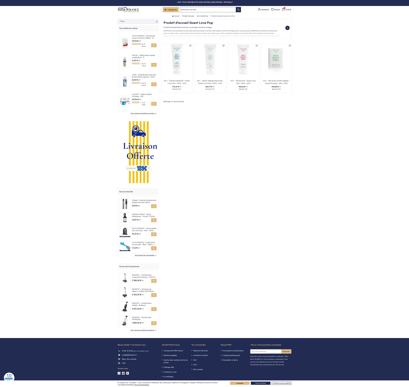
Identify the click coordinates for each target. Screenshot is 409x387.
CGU (195, 365)
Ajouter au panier (175, 77)
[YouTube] (123, 373)
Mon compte (198, 369)
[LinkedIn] (127, 373)
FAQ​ (124, 363)
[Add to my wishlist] (190, 46)
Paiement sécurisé (200, 351)
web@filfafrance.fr (129, 355)
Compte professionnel (231, 355)
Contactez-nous (170, 372)
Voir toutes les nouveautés (146, 255)
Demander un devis (230, 360)
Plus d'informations (141, 385)
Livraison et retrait (200, 355)
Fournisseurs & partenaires (233, 351)
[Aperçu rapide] (186, 77)
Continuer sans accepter (282, 383)
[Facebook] (119, 373)
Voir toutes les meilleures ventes (143, 113)
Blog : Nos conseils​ (129, 359)
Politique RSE (169, 367)
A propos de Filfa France (173, 351)
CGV (195, 360)
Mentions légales (170, 355)
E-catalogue (169, 377)
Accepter (239, 383)
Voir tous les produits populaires (143, 330)
